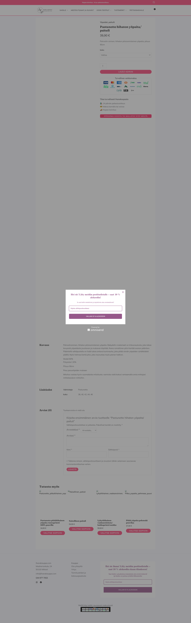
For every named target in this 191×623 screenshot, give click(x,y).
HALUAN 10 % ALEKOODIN (95, 316)
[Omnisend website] (95, 328)
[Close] (123, 292)
